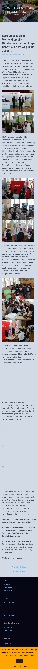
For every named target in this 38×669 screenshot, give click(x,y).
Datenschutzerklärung (19, 666)
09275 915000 (9, 603)
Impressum (8, 628)
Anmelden (7, 643)
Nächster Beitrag (19, 571)
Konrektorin (8, 588)
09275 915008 (9, 615)
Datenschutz (8, 631)
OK (19, 661)
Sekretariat (8, 590)
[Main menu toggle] (19, 24)
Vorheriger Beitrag (19, 567)
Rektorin (7, 585)
